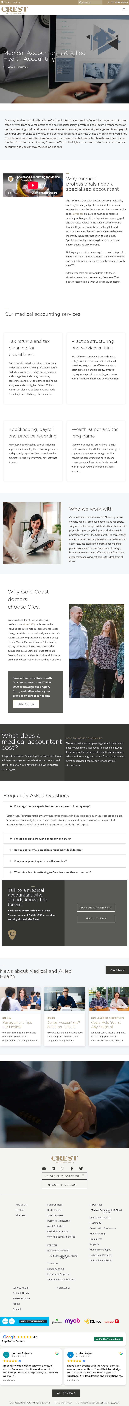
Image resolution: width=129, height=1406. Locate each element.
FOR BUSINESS (55, 1204)
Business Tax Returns (58, 1220)
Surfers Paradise (21, 1298)
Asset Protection (55, 1226)
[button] (26, 704)
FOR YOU (52, 1245)
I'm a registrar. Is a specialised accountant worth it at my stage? (52, 806)
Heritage (20, 1209)
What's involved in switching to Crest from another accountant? (52, 872)
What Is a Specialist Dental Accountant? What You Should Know (63, 1024)
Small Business (55, 1215)
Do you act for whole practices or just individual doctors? (48, 849)
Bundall (17, 1309)
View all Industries (18, 66)
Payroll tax (77, 213)
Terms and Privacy (63, 1402)
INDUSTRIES (96, 1204)
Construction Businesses (103, 1228)
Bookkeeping (54, 1209)
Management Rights (100, 1249)
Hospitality (95, 1222)
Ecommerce (96, 1238)
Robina (16, 1303)
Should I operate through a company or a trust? (42, 838)
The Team (21, 1215)
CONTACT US (64, 1287)
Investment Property (58, 1274)
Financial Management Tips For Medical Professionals (17, 1024)
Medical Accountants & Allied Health (106, 1211)
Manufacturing (98, 1233)
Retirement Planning (58, 1250)
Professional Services (101, 1254)
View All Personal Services (61, 1279)
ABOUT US (21, 1204)
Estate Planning (55, 1268)
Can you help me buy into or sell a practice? (40, 861)
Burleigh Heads (21, 1293)
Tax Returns (53, 1263)
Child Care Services (100, 1217)
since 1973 (29, 624)
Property (94, 1244)
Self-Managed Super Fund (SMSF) (64, 1257)
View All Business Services (61, 1236)
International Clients (100, 1260)
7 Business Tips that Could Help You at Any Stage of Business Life (107, 1024)
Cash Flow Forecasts (57, 1231)
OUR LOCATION (12, 2)
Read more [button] (9, 1380)
